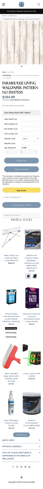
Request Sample (21, 169)
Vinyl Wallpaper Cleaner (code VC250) (11, 423)
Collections (12, 16)
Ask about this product (14, 106)
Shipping (6, 100)
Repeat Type (9, 139)
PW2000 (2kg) (11, 333)
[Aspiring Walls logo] (21, 4)
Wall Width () (10, 119)
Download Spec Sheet (21, 205)
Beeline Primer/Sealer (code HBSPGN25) (32, 423)
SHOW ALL (21, 435)
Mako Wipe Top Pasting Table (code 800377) (11, 258)
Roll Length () (11, 134)
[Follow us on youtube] (25, 467)
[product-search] (39, 4)
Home (4, 16)
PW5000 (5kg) (11, 337)
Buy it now (21, 190)
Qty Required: (10, 148)
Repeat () (9, 143)
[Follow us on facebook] (13, 467)
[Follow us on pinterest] (21, 467)
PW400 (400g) (11, 328)
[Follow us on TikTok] (29, 466)
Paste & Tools (21, 219)
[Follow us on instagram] (17, 467)
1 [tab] (21, 66)
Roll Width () (10, 129)
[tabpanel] (21, 42)
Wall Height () (10, 124)
